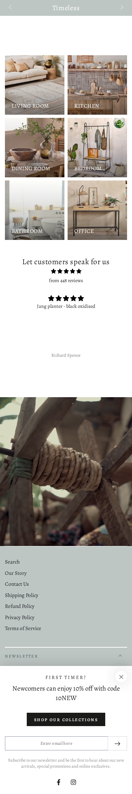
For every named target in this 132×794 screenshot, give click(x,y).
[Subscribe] (117, 743)
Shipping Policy (21, 595)
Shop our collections (66, 720)
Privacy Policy (19, 617)
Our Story (16, 573)
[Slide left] (10, 8)
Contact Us (17, 583)
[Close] (121, 676)
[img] (66, 271)
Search (12, 561)
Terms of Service (23, 628)
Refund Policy (19, 606)
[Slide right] (121, 8)
